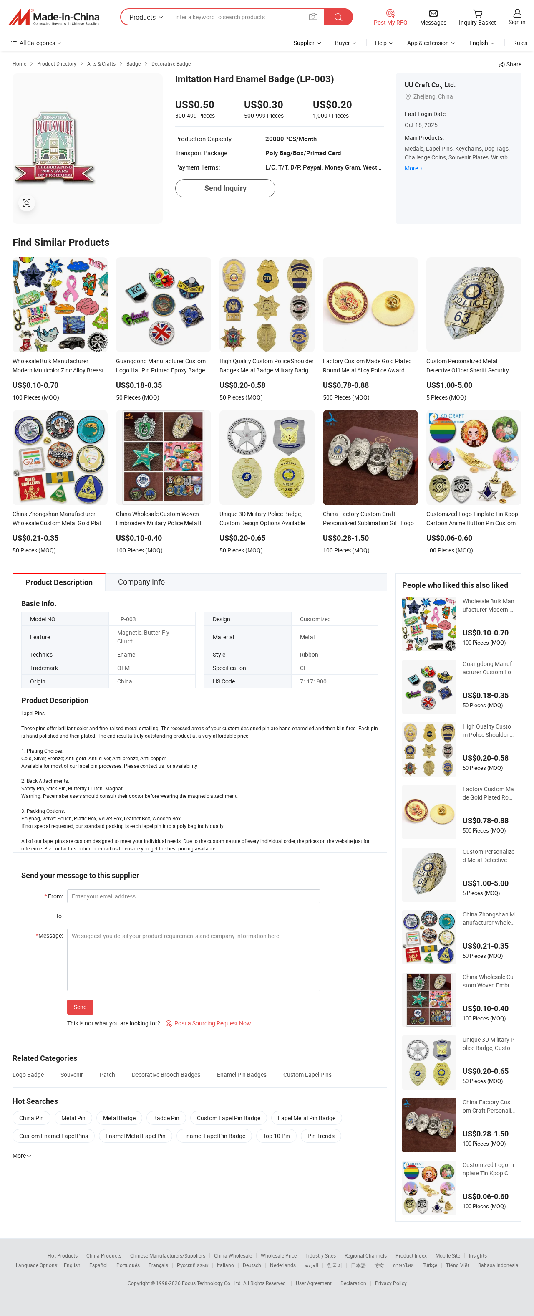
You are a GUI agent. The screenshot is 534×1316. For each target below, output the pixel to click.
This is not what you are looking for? (113, 1023)
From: (53, 896)
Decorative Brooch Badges (166, 1074)
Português (128, 1265)
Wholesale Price (279, 1255)
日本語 (358, 1265)
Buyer (342, 43)
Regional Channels (366, 1255)
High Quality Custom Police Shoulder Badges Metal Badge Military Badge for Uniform (488, 730)
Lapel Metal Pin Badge (306, 1118)
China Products (103, 1255)
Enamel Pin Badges (242, 1074)
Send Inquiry (225, 188)
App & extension (428, 43)
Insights (478, 1255)
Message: (49, 935)
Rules (520, 43)
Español (98, 1265)
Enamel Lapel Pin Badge (214, 1136)
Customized (315, 619)
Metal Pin (73, 1118)
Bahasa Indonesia (498, 1265)
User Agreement (314, 1283)
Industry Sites (320, 1255)
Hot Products (63, 1255)
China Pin (31, 1118)
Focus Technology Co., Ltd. (212, 1283)
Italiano (225, 1265)
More (411, 168)
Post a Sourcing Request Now (208, 1023)
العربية (311, 1265)
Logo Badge (28, 1074)
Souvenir (71, 1074)
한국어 (334, 1265)
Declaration (353, 1283)
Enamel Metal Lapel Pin (136, 1136)
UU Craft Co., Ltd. (430, 84)
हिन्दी (379, 1265)
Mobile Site (448, 1255)
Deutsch (252, 1265)
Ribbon (309, 654)
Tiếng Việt (457, 1265)
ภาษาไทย (403, 1265)
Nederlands (283, 1265)
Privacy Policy (391, 1283)
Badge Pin (166, 1118)
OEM (123, 668)
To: (59, 916)
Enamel (126, 654)
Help (381, 43)
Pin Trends (321, 1136)
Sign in (517, 22)
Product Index (411, 1255)
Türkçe (430, 1265)
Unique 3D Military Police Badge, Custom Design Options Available (488, 1043)
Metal (307, 637)
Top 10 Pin (276, 1136)
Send (80, 1007)
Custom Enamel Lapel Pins (53, 1136)
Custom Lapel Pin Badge (228, 1118)
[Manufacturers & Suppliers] (53, 17)
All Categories (37, 43)
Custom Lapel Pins (307, 1074)
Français (158, 1265)
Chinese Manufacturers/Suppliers (167, 1255)
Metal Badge (119, 1118)
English (72, 1265)
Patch (107, 1074)
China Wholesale (233, 1255)
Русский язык (192, 1265)
